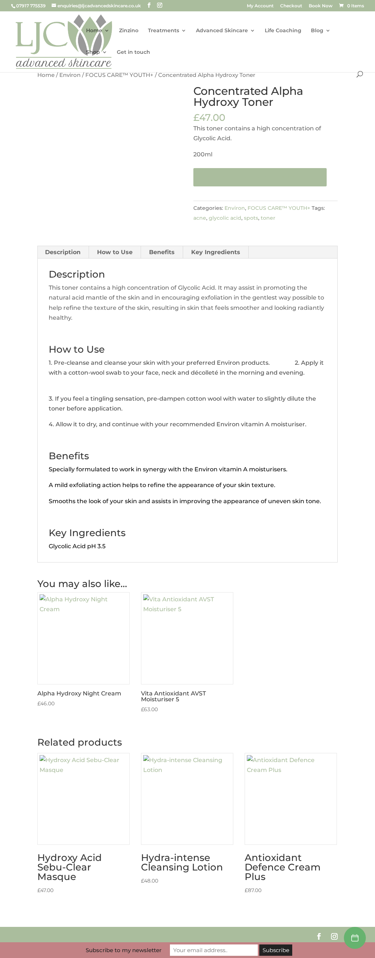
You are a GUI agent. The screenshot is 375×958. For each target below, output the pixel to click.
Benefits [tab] (162, 252)
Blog (317, 31)
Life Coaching (283, 31)
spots (251, 218)
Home (94, 31)
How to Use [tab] (115, 252)
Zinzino (128, 31)
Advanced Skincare (222, 31)
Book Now (321, 6)
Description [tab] (63, 252)
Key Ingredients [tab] (215, 252)
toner (268, 218)
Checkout (291, 6)
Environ (70, 75)
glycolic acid (225, 218)
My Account (260, 6)
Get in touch (133, 52)
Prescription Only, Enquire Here (260, 177)
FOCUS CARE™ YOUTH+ (119, 75)
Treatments (163, 31)
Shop (93, 52)
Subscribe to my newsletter (123, 950)
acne (199, 218)
